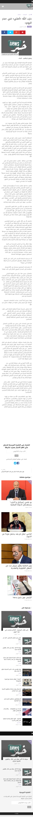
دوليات (19, 702)
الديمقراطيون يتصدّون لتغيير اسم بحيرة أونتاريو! (12, 700)
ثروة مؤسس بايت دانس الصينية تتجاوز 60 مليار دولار (11, 670)
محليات (19, 15)
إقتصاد (19, 673)
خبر (30, 15)
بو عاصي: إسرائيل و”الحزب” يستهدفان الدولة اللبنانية (21, 503)
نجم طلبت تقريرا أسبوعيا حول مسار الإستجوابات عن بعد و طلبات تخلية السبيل (12, 659)
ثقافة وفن (19, 722)
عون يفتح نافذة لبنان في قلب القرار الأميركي (12, 472)
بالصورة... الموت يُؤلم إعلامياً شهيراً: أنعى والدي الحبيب (12, 719)
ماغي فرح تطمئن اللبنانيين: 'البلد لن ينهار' (12, 639)
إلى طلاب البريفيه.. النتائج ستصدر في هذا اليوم (16, 631)
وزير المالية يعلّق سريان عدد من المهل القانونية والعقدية (19, 567)
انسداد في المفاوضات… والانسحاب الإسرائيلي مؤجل (12, 710)
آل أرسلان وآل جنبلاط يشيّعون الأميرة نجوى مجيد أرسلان (11, 690)
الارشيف (25, 15)
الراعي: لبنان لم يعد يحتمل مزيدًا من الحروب (17, 535)
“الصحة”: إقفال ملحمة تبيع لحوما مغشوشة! (13, 680)
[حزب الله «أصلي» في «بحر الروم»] (16, 45)
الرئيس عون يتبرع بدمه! (22, 597)
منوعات (19, 641)
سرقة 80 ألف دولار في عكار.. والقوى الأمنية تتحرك (12, 649)
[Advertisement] (16, 427)
